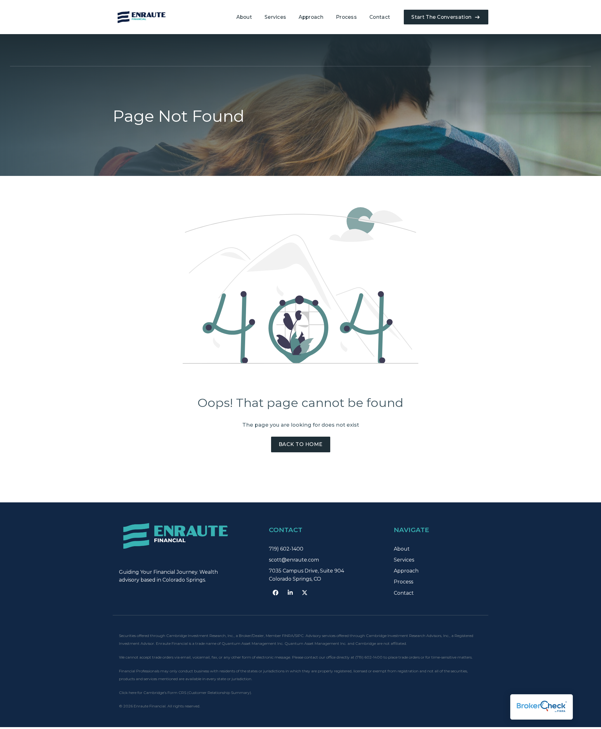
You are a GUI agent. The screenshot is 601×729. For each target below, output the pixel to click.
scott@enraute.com (294, 560)
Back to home (301, 444)
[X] (304, 592)
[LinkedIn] (290, 592)
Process (346, 17)
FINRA (288, 635)
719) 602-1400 (286, 549)
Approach (311, 17)
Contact (379, 17)
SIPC (299, 635)
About (244, 17)
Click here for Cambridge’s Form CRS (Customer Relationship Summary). (185, 692)
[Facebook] (275, 592)
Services (275, 17)
